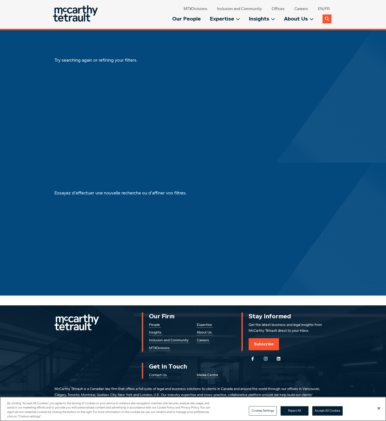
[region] (193, 409)
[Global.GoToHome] (76, 14)
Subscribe (264, 344)
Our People (186, 19)
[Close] (379, 408)
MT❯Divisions (195, 9)
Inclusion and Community (239, 9)
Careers (301, 9)
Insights (259, 19)
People (154, 325)
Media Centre (207, 375)
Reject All (294, 410)
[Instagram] (266, 359)
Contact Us (158, 375)
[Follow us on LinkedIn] (279, 359)
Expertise (222, 19)
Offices (278, 9)
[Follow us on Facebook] (253, 359)
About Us (296, 19)
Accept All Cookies (327, 410)
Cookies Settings (263, 410)
